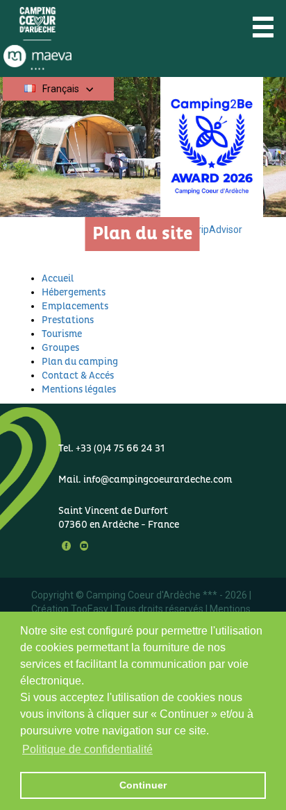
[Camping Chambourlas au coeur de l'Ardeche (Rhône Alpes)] (71, 37)
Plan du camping (80, 362)
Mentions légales (79, 389)
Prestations (68, 320)
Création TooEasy (69, 608)
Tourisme (62, 334)
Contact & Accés (78, 375)
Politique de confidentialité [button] (87, 749)
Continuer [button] (143, 785)
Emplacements (75, 306)
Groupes (60, 348)
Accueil (58, 278)
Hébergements (74, 292)
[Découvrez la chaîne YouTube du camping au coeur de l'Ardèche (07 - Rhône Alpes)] (81, 545)
